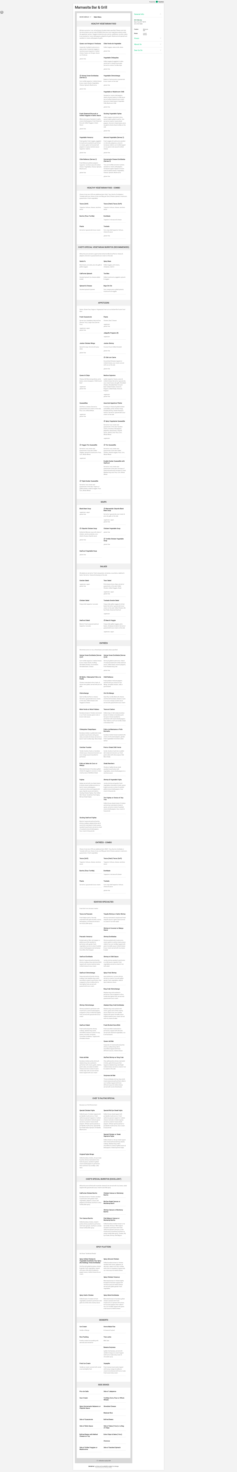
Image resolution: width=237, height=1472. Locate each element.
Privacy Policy (108, 1467)
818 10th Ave (138, 20)
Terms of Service (99, 1467)
